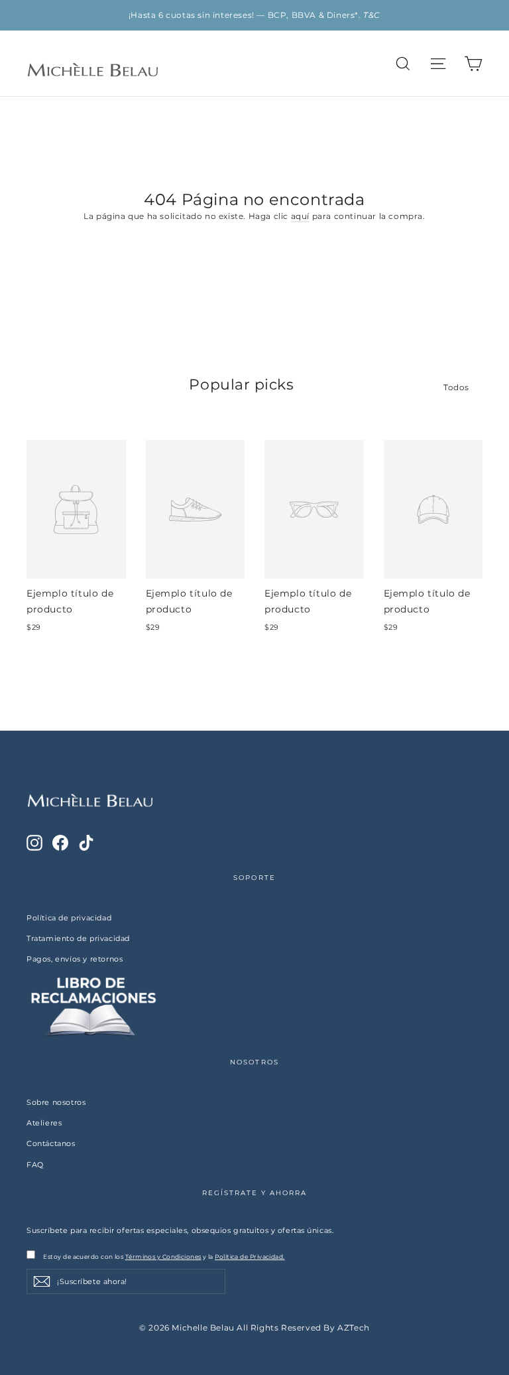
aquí (300, 216)
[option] (254, 15)
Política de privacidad (69, 917)
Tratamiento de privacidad (78, 938)
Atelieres (44, 1122)
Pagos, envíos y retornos (75, 959)
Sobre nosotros (56, 1102)
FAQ (35, 1164)
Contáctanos (51, 1143)
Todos (456, 387)
